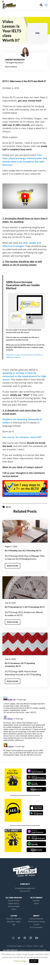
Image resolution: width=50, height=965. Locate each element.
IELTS (4, 81)
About (36, 916)
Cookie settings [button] (19, 961)
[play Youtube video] (25, 196)
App (13, 924)
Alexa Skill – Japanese (13, 919)
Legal (41, 946)
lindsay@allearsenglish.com (25, 888)
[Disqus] (25, 725)
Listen (14, 916)
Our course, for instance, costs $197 (21, 437)
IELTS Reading (29, 550)
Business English (14, 906)
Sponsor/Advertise (36, 919)
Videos (13, 909)
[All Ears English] (25, 871)
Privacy (29, 946)
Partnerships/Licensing (36, 921)
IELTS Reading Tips (13, 550)
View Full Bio (10, 66)
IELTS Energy (36, 897)
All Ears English (14, 897)
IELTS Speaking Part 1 (14, 607)
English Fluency (13, 903)
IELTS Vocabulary (12, 663)
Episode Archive (14, 900)
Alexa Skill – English (14, 921)
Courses (36, 924)
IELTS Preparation (36, 927)
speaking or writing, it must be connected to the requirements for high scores (24, 376)
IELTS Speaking (32, 607)
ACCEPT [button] (34, 961)
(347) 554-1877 (25, 891)
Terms (35, 946)
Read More (12, 566)
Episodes (36, 900)
